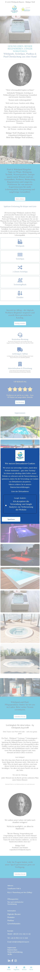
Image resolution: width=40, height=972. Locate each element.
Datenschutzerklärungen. (20, 487)
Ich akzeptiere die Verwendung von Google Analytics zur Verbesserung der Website (21, 505)
